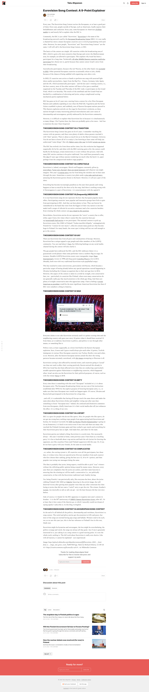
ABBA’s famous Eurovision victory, (83, 499)
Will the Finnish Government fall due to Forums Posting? (66, 627)
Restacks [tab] (54, 588)
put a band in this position (79, 211)
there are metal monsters (76, 170)
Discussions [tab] (56, 610)
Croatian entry (63, 172)
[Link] (40, 128)
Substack (66, 688)
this (47, 157)
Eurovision (82, 36)
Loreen (45, 490)
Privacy (74, 680)
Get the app (83, 684)
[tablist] (50, 588)
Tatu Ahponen (51, 14)
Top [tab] (45, 610)
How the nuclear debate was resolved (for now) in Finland (63, 641)
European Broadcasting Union (79, 39)
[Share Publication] (128, 3)
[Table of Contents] (2, 346)
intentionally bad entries (54, 220)
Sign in (143, 3)
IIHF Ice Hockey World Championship (83, 422)
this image (79, 358)
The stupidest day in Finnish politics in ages (61, 615)
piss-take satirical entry (93, 175)
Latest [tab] (49, 610)
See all (46, 654)
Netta (57, 376)
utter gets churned (60, 170)
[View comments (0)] (51, 20)
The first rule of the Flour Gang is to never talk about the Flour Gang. (63, 617)
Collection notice (86, 680)
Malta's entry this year (77, 142)
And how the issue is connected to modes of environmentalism (62, 645)
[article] (74, 618)
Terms (78, 680)
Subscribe (135, 3)
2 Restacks (56, 570)
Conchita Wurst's (83, 259)
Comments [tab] (47, 588)
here (69, 244)
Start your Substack (70, 684)
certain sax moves (99, 142)
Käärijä (69, 482)
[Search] (124, 3)
